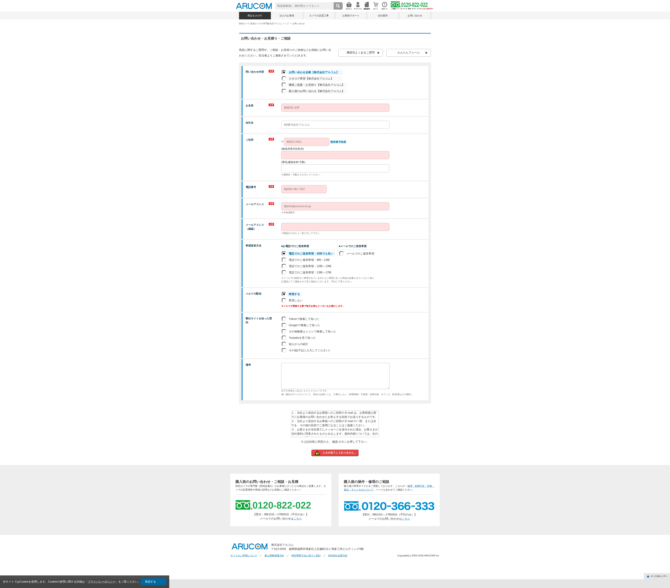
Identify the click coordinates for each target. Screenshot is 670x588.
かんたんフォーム (408, 52)
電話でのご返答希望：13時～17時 (310, 272)
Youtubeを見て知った (302, 337)
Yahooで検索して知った (304, 318)
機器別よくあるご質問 (361, 52)
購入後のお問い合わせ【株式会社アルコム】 (317, 91)
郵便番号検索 (338, 141)
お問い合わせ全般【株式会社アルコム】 (314, 72)
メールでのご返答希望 (360, 253)
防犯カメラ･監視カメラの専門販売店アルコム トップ (264, 23)
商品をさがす (255, 15)
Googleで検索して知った (304, 325)
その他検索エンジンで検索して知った (312, 331)
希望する (294, 294)
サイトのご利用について (243, 555)
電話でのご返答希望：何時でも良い (311, 253)
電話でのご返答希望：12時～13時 (310, 266)
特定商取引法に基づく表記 (306, 555)
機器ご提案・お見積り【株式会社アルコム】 (317, 84)
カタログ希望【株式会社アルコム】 (311, 78)
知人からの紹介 (298, 344)
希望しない (296, 300)
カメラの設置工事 (319, 15)
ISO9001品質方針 (338, 555)
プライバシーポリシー (102, 581)
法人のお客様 (287, 15)
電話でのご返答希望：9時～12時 (309, 259)
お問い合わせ (415, 15)
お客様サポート (350, 15)
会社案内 (383, 15)
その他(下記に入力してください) (309, 350)
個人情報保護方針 (274, 555)
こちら (297, 518)
